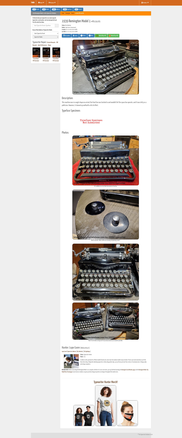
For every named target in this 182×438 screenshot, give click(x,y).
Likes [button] (91, 35)
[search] (46, 33)
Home (63, 13)
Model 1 (73, 13)
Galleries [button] (56, 9)
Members (145, 2)
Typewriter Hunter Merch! (106, 382)
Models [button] (46, 9)
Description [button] (67, 35)
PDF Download (36, 61)
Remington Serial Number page (128, 369)
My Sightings (87, 351)
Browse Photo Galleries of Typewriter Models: (42, 30)
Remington (67, 13)
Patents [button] (78, 9)
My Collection (80, 351)
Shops (49, 45)
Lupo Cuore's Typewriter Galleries (69, 351)
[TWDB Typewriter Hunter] (83, 415)
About (41, 2)
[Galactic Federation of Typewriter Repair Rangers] (105, 405)
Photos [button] (83, 35)
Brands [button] (36, 9)
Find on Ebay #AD (102, 35)
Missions (52, 2)
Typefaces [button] (68, 9)
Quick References (42, 45)
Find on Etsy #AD (114, 35)
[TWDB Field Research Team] (127, 413)
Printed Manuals (51, 42)
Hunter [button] (76, 35)
